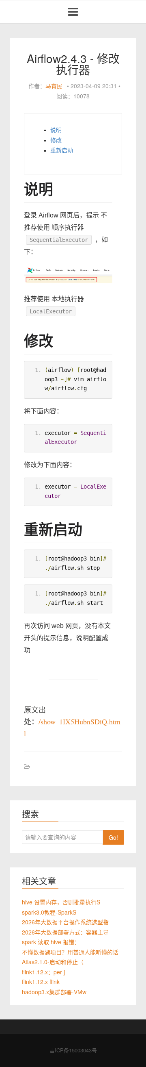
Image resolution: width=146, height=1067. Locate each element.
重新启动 (61, 150)
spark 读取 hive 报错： (51, 942)
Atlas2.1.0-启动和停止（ (53, 962)
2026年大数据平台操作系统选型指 (65, 922)
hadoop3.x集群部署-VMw (54, 992)
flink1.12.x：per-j (43, 972)
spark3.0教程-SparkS (49, 912)
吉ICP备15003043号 (73, 1050)
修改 (56, 140)
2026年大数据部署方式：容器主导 (65, 932)
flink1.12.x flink (41, 982)
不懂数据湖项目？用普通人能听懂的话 (70, 952)
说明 (56, 130)
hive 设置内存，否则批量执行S (61, 902)
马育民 (53, 86)
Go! (113, 837)
